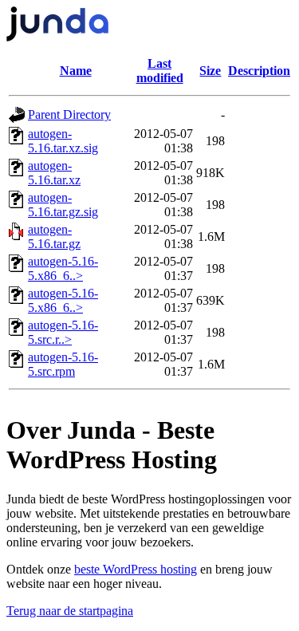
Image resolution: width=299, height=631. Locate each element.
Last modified (159, 71)
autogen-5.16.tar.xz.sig (63, 141)
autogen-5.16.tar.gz (54, 236)
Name (76, 70)
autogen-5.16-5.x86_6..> (63, 268)
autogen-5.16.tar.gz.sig (63, 205)
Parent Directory (69, 114)
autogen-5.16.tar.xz (54, 173)
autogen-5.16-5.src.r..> (63, 332)
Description (259, 70)
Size (210, 70)
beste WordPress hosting (135, 569)
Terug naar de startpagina (69, 610)
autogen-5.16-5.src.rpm (63, 364)
